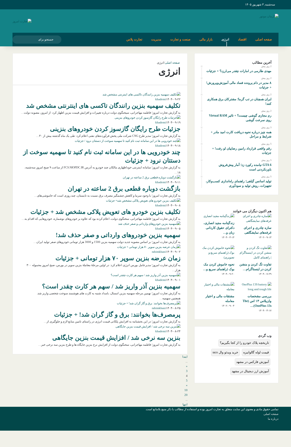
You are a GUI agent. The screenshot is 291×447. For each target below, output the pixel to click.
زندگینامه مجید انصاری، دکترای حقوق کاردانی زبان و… (218, 227)
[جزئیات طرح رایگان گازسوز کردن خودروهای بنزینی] (148, 117)
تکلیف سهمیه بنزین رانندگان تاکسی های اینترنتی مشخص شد (103, 105)
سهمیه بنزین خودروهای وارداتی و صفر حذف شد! (118, 235)
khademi (160, 99)
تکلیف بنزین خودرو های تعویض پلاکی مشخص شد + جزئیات (105, 211)
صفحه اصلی (263, 39)
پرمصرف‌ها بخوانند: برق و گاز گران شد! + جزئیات (117, 314)
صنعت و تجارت (180, 39)
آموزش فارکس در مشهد (252, 362)
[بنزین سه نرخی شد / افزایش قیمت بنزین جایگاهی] (148, 326)
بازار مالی (206, 39)
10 (186, 390)
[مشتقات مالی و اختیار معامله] (217, 289)
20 (186, 395)
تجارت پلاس (134, 39)
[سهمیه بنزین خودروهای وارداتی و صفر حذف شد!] (149, 223)
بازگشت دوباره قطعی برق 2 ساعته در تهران (124, 188)
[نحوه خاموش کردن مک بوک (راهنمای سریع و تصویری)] (217, 257)
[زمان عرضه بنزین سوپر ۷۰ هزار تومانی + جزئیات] (149, 247)
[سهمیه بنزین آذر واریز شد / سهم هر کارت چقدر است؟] (146, 275)
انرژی (225, 39)
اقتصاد (242, 39)
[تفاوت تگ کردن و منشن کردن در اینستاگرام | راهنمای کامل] (254, 257)
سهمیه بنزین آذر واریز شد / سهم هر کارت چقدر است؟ (111, 286)
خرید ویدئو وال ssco (225, 352)
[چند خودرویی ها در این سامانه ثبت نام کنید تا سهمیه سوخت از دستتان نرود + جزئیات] (128, 140)
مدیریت (156, 39)
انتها (185, 404)
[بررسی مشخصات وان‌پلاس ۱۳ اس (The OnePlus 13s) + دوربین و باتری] (254, 289)
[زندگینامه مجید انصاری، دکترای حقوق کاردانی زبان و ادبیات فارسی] (218, 216)
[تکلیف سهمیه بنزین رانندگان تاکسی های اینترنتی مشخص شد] (142, 94)
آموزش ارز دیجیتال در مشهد (250, 371)
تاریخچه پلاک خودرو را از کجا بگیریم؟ (244, 343)
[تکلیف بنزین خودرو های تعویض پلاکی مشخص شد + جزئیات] (143, 200)
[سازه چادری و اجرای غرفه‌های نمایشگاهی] (254, 220)
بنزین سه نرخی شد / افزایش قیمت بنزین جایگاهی (116, 337)
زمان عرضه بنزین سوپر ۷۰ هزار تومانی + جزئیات (118, 258)
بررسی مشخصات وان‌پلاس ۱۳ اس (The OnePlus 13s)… (257, 301)
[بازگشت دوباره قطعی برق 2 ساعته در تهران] (152, 177)
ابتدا (185, 356)
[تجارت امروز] (22, 21)
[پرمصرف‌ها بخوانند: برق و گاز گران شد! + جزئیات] (149, 303)
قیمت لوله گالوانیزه (256, 352)
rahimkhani (159, 251)
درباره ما (273, 418)
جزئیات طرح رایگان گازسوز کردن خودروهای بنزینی (115, 128)
